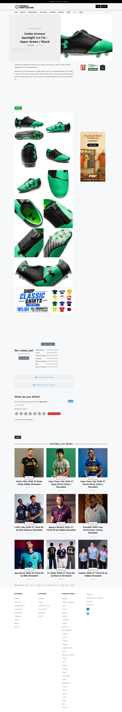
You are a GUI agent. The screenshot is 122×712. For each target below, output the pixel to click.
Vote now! (24, 358)
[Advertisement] (44, 93)
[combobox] (106, 12)
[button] (44, 616)
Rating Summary (21, 409)
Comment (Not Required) (24, 419)
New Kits (29, 477)
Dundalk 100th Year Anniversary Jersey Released (93, 530)
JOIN (98, 6)
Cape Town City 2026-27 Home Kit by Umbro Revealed (92, 484)
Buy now (18, 108)
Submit (18, 437)
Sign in (104, 6)
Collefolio (65, 1)
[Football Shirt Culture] (24, 6)
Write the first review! (45, 385)
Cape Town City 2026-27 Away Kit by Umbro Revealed (61, 484)
